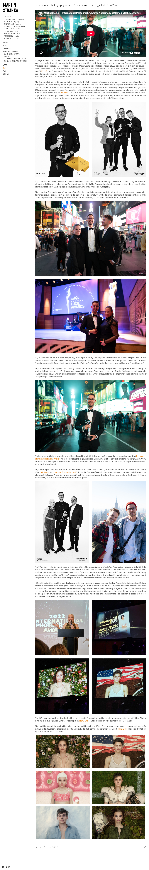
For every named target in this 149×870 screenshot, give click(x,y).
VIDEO (5, 65)
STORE (5, 45)
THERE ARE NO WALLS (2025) (12, 34)
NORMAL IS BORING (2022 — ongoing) (14, 26)
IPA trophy (64, 92)
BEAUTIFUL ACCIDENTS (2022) (12, 29)
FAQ (4, 71)
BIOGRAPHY (7, 48)
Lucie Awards (140, 456)
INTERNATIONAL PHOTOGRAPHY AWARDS (15, 59)
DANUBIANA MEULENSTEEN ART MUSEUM (15, 61)
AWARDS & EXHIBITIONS (11, 51)
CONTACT (6, 74)
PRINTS (5, 42)
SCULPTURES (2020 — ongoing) (12, 24)
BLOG (5, 68)
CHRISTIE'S (7, 56)
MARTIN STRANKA (10, 8)
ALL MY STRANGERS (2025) (11, 22)
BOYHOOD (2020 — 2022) (11, 31)
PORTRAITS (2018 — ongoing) (11, 36)
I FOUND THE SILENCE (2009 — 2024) (14, 19)
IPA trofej (44, 71)
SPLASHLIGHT (84, 721)
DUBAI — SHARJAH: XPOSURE (12, 54)
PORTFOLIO (7, 16)
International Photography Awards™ (47, 459)
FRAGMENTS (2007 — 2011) (11, 38)
